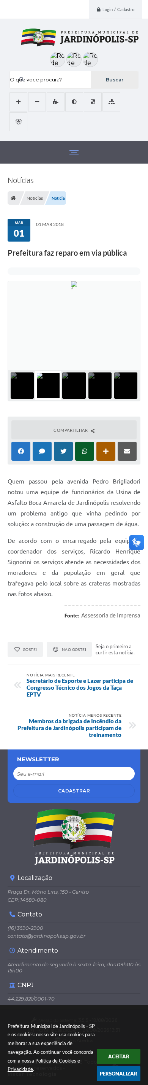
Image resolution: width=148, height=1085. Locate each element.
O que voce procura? (36, 79)
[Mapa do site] (111, 101)
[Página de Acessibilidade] (18, 121)
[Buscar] (114, 79)
